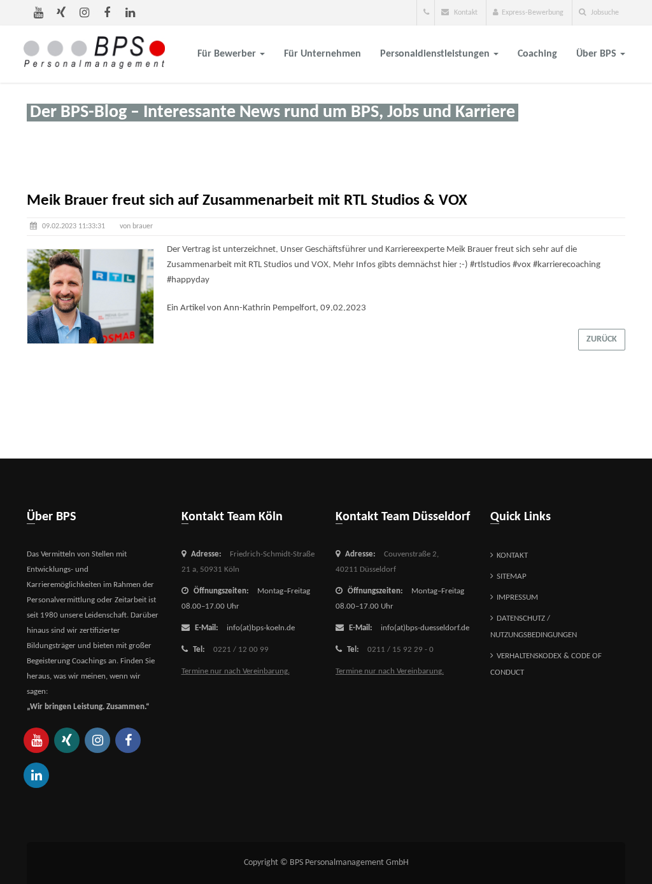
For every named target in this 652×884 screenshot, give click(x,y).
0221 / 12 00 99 (241, 650)
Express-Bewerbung (532, 13)
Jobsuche (604, 13)
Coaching (537, 54)
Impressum (517, 597)
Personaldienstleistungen (436, 54)
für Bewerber (228, 54)
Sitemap (512, 576)
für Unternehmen (322, 54)
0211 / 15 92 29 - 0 (400, 650)
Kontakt (465, 13)
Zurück (601, 339)
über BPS (597, 54)
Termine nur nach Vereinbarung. (235, 671)
